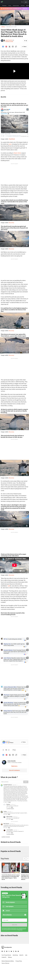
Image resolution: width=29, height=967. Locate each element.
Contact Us (4, 957)
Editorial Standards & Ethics (8, 961)
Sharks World (17, 153)
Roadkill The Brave (8, 784)
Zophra (5, 811)
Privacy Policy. (20, 929)
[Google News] (18, 951)
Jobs (26, 955)
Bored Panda (7, 947)
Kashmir (8, 804)
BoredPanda (8, 2)
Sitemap (10, 957)
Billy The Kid (6, 823)
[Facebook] (2, 951)
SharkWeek (12, 139)
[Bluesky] (11, 951)
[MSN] (15, 951)
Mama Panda (9, 816)
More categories (7, 914)
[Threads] (13, 951)
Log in (26, 1)
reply (9, 802)
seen (9, 144)
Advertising (15, 955)
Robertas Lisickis (9, 41)
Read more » (14, 766)
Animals (3, 26)
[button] (24, 858)
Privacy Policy (19, 961)
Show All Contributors (14, 770)
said (9, 586)
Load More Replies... (10, 808)
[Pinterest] (6, 951)
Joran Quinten (9, 829)
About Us (21, 955)
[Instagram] (4, 951)
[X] (9, 951)
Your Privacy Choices (6, 955)
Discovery (11, 222)
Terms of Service (5, 963)
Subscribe (14, 924)
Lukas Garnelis (9, 40)
